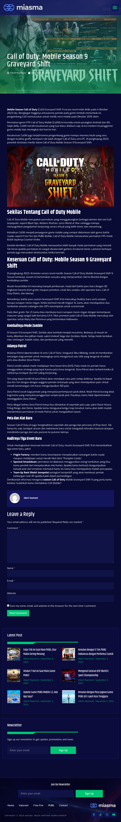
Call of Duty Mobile (41, 122)
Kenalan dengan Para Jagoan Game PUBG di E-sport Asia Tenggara (95, 694)
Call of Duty (55, 352)
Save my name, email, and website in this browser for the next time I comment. (53, 606)
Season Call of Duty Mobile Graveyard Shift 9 (88, 273)
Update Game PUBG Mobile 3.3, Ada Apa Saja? (40, 694)
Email (11, 580)
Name (11, 568)
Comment (13, 528)
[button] (114, 7)
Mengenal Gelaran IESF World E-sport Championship (93, 673)
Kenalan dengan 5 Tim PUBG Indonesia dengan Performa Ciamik (95, 652)
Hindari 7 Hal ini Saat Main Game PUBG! (39, 673)
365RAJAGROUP (59, 816)
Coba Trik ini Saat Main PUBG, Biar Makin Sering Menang (39, 652)
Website (11, 593)
